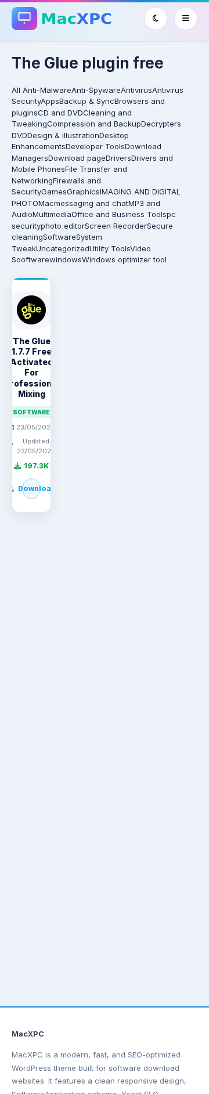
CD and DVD (60, 112)
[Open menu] (185, 18)
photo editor (63, 225)
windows (65, 259)
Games (54, 191)
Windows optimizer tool (124, 259)
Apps (50, 101)
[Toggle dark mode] (155, 18)
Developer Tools (95, 146)
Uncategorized (62, 248)
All (16, 90)
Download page (77, 158)
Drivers (118, 158)
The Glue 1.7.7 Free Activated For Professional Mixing (31, 367)
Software (59, 236)
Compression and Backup (94, 123)
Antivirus (136, 90)
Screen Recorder (116, 225)
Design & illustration (63, 135)
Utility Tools (109, 248)
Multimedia (52, 214)
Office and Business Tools (119, 214)
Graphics (83, 191)
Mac (46, 203)
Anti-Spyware (96, 90)
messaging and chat (91, 203)
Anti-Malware (47, 90)
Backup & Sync (86, 101)
